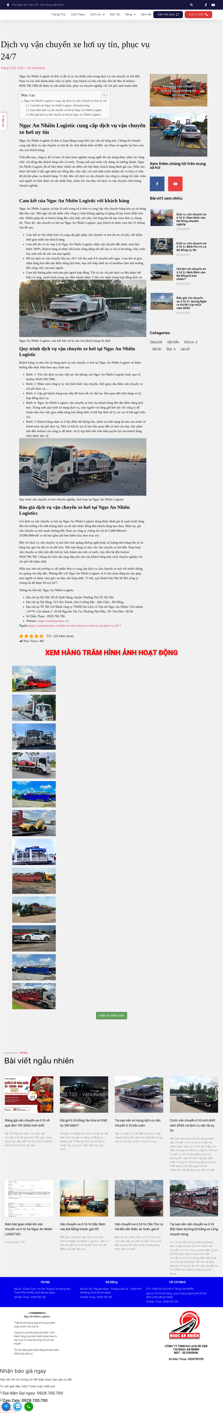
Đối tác (115, 14)
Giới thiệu (78, 14)
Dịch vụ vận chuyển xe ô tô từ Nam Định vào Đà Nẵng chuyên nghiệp (191, 219)
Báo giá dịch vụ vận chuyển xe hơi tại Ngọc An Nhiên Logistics (65, 114)
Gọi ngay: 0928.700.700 (40, 1393)
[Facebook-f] (157, 184)
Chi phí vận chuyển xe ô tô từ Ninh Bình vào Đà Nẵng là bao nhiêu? (191, 274)
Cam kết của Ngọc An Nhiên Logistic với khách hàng (60, 105)
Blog (128, 14)
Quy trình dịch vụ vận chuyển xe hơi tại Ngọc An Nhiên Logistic (66, 110)
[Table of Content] (104, 95)
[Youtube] (175, 184)
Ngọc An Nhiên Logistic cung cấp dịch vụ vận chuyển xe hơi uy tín (65, 100)
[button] (168, 14)
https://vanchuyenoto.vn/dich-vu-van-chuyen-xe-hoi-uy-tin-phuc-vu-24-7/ (75, 625)
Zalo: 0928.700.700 (29, 1400)
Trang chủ (58, 14)
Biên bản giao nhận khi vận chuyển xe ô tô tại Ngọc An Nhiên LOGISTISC (28, 1229)
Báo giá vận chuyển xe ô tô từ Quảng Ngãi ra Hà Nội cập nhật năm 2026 (191, 303)
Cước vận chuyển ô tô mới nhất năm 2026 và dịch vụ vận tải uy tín (192, 1125)
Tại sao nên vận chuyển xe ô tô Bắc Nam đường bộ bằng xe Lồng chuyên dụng (194, 1229)
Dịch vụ (95, 14)
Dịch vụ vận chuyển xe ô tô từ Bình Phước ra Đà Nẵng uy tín (191, 247)
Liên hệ (146, 14)
